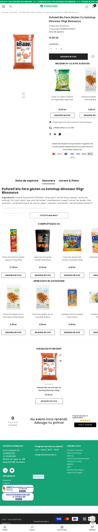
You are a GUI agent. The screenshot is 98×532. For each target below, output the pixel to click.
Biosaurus (64, 26)
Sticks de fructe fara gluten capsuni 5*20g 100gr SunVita (13, 258)
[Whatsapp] (60, 134)
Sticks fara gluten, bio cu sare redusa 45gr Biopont (13, 315)
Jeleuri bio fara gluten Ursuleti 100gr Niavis (43, 258)
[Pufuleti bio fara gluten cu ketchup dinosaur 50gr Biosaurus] (49, 367)
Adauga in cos (68, 56)
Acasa (5, 12)
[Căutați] (10, 6)
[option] (23, 51)
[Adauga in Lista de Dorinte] (93, 56)
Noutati (13, 12)
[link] (32, 528)
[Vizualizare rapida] (60, 361)
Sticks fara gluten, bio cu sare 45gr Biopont (43, 315)
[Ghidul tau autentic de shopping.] (38, 480)
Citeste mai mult (49, 215)
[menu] (3, 6)
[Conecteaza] (86, 6)
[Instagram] (12, 470)
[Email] (55, 134)
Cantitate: (54, 44)
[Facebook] (50, 134)
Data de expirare (26, 180)
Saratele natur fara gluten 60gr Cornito (72, 315)
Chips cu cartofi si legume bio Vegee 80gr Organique (62, 98)
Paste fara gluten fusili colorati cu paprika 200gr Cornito (72, 258)
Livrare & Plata (69, 180)
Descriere (48, 180)
